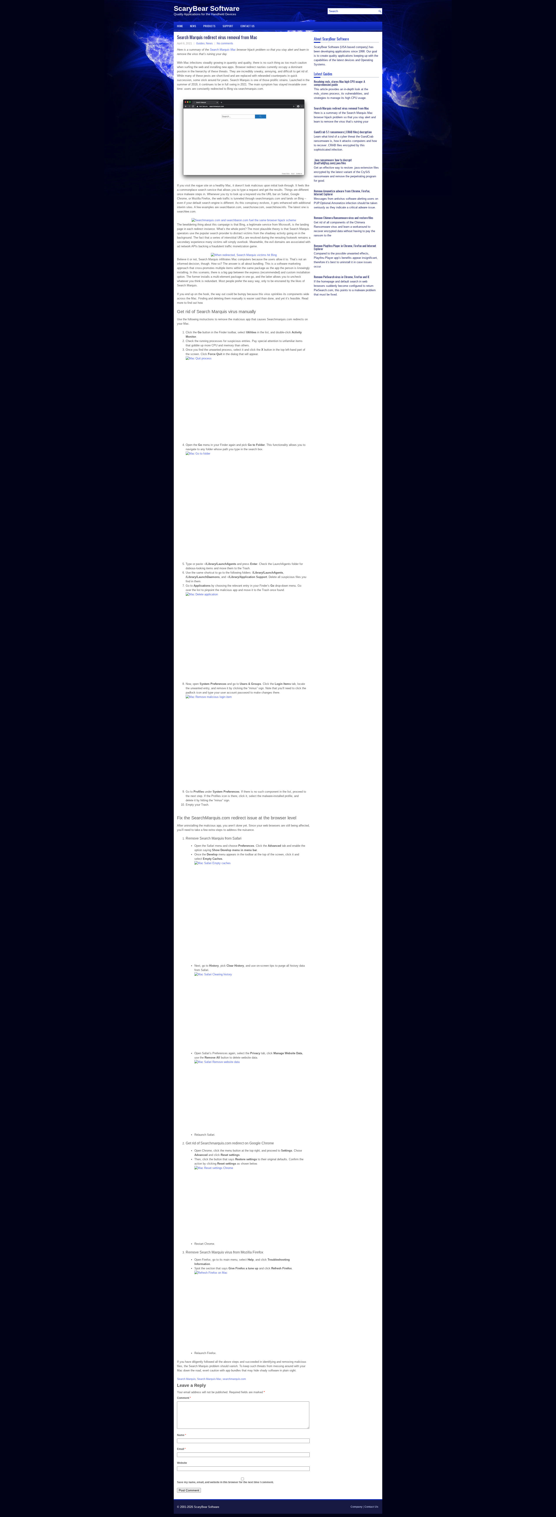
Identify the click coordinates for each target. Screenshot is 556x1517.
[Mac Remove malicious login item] (246, 741)
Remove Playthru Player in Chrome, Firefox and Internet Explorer (345, 247)
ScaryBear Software (207, 8)
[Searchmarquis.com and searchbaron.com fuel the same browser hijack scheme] (244, 220)
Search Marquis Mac (223, 49)
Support (228, 26)
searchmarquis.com (234, 1379)
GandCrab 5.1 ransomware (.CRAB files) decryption (343, 131)
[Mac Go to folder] (246, 505)
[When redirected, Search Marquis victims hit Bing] (244, 255)
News (193, 26)
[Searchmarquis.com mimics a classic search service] (244, 181)
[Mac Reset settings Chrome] (250, 1203)
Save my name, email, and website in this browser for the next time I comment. (225, 1482)
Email (181, 1449)
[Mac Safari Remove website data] (250, 1095)
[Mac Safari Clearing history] (250, 1010)
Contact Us (247, 26)
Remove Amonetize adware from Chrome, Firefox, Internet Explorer (342, 192)
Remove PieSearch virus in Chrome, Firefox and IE (341, 276)
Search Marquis (186, 1379)
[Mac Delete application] (246, 636)
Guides (200, 43)
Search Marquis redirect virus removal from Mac (341, 108)
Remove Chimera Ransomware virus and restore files (343, 217)
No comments (225, 43)
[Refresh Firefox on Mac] (250, 1310)
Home (180, 26)
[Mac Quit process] (246, 398)
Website (182, 1462)
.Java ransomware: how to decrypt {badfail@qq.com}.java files (333, 161)
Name (181, 1435)
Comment (184, 1397)
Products (209, 26)
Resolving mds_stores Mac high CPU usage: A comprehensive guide (339, 83)
